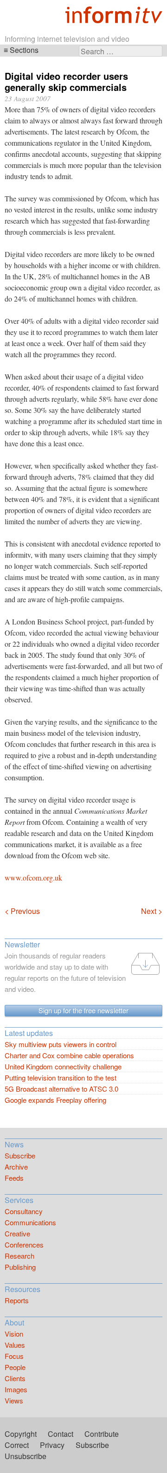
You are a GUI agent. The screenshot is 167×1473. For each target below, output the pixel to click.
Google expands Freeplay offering (55, 1100)
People (15, 1367)
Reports (17, 1300)
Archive (16, 1166)
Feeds (14, 1178)
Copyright (21, 1433)
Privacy (52, 1445)
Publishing (20, 1267)
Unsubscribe (25, 1456)
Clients (15, 1378)
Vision (14, 1333)
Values (15, 1345)
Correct (17, 1445)
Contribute (101, 1433)
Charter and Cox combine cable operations (69, 1055)
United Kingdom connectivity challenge (63, 1066)
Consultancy (24, 1211)
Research (19, 1256)
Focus (14, 1356)
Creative (17, 1233)
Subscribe (20, 1155)
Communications (30, 1222)
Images (16, 1389)
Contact (60, 1433)
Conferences (24, 1244)
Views (14, 1400)
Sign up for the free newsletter (83, 1010)
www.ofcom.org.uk (33, 877)
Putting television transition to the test (60, 1077)
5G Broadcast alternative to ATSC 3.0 (61, 1088)
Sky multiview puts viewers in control (60, 1044)
